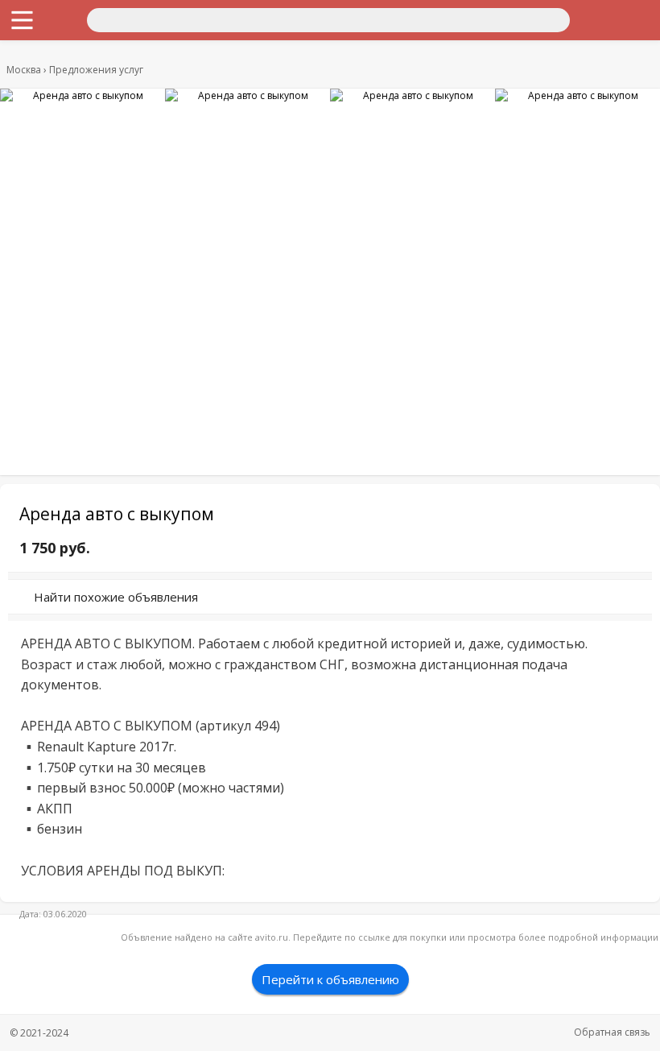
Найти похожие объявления (116, 597)
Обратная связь (612, 1032)
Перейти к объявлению (330, 979)
